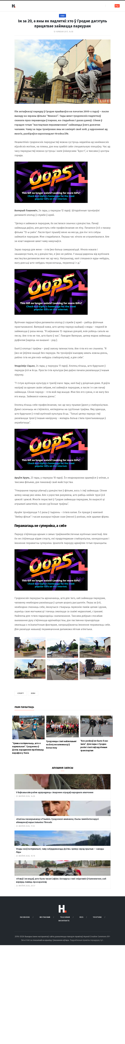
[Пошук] (108, 6)
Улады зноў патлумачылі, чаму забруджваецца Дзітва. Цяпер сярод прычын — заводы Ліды (60, 850)
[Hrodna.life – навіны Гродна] (13, 6)
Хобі (62, 16)
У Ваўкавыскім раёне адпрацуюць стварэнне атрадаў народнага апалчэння (54, 792)
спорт (20, 693)
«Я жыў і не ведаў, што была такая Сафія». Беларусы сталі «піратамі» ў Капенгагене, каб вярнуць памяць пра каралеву (61, 880)
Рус (117, 6)
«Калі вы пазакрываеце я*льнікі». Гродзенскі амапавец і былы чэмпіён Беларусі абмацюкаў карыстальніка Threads (57, 821)
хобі (33, 693)
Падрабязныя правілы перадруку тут (86, 940)
